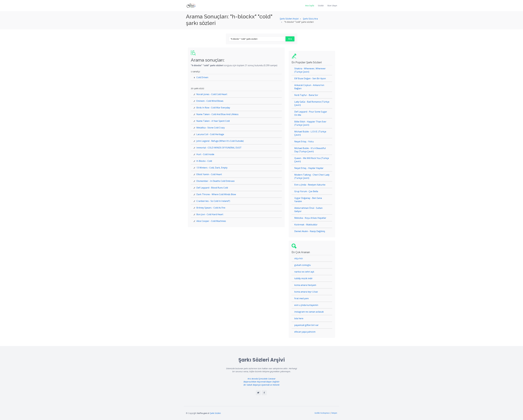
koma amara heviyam (305, 285)
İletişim (334, 413)
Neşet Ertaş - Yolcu (304, 141)
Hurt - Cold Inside (205, 154)
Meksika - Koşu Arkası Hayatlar (310, 217)
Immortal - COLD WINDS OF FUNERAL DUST (218, 147)
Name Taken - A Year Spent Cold (213, 120)
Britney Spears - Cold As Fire (210, 207)
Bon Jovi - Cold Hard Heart (209, 214)
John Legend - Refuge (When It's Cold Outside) (220, 140)
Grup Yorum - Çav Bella (306, 191)
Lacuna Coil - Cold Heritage (210, 134)
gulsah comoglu (302, 265)
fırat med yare (301, 298)
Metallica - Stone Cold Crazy (210, 127)
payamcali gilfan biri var (306, 325)
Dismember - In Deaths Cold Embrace (215, 180)
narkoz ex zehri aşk (304, 271)
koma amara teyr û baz (306, 291)
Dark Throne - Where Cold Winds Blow (216, 194)
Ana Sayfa (309, 5)
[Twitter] (258, 392)
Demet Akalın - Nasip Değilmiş (309, 231)
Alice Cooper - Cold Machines (211, 221)
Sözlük (321, 5)
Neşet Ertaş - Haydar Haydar (308, 168)
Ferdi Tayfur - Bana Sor (306, 95)
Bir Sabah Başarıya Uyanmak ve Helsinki (261, 384)
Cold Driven (202, 77)
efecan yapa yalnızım (304, 331)
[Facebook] (264, 392)
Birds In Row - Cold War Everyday (213, 107)
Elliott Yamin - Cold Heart (209, 174)
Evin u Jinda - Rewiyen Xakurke (309, 184)
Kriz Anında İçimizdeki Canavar (262, 378)
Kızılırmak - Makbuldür (305, 224)
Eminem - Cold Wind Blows (209, 100)
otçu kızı (298, 258)
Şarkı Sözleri (215, 413)
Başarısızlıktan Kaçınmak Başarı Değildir (261, 381)
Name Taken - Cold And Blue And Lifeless (217, 114)
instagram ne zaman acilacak (309, 311)
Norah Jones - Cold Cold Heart (211, 94)
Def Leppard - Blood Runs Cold (212, 187)
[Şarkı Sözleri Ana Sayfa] (191, 5)
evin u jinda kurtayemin (306, 305)
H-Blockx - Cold (204, 160)
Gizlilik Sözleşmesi (322, 413)
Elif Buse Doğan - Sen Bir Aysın (310, 78)
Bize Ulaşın (332, 5)
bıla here (298, 318)
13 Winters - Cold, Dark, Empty (211, 167)
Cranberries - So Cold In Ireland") (213, 201)
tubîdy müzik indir (303, 278)
